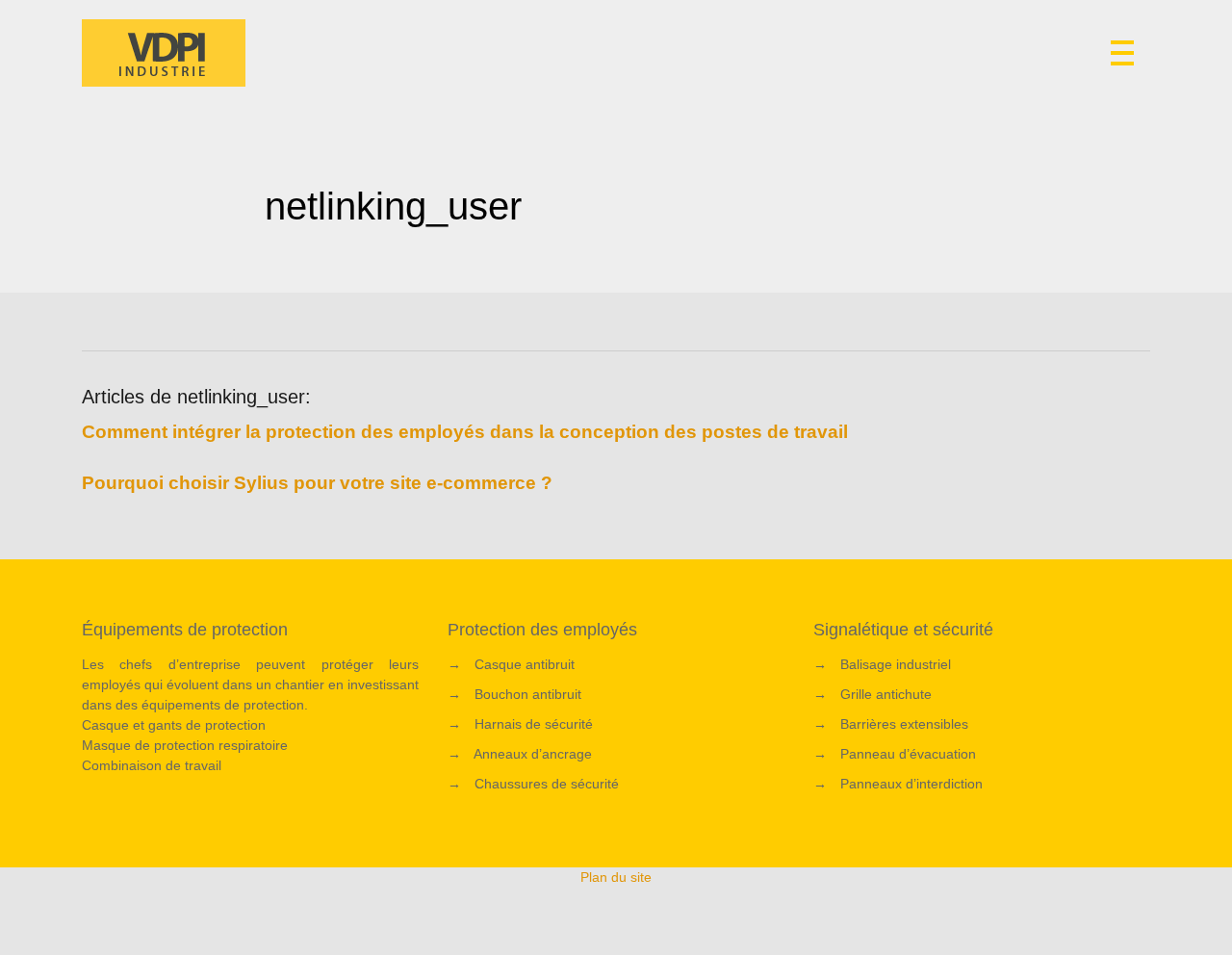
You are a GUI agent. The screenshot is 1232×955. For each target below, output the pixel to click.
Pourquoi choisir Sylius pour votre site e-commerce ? (317, 483)
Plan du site (616, 877)
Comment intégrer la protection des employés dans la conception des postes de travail (465, 432)
